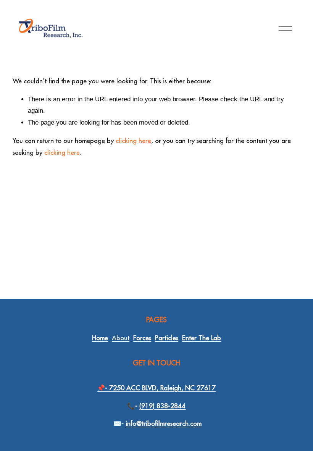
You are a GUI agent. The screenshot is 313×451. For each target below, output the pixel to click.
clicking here (133, 140)
